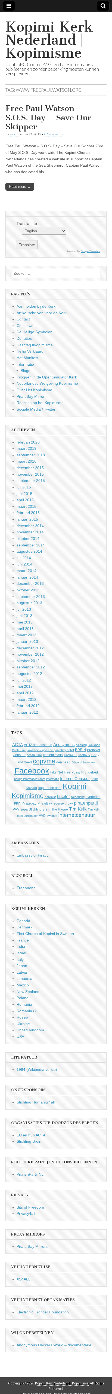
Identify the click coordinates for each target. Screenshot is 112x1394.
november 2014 (30, 532)
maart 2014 (26, 570)
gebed (93, 772)
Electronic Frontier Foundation (43, 1312)
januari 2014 (27, 577)
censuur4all (34, 755)
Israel (21, 953)
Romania (24, 1004)
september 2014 (31, 545)
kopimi (14, 134)
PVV (16, 809)
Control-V (84, 755)
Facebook (31, 770)
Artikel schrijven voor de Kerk (42, 313)
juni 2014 (24, 564)
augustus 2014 (29, 551)
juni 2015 (24, 493)
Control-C (70, 755)
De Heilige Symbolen (34, 332)
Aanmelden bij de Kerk (36, 306)
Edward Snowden (83, 762)
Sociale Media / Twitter (36, 409)
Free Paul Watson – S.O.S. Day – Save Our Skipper (48, 117)
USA (20, 1036)
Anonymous (64, 744)
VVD (42, 816)
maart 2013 (26, 635)
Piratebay (28, 803)
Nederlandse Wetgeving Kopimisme (47, 383)
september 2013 (31, 596)
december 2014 (30, 526)
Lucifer (63, 796)
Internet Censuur (75, 778)
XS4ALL (23, 1279)
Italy (20, 959)
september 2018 (31, 455)
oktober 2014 (28, 538)
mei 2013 (25, 622)
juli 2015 (24, 487)
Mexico (23, 985)
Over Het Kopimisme (34, 390)
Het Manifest (27, 358)
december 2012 (30, 648)
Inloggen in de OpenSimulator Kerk (47, 377)
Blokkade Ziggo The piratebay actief (50, 750)
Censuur (19, 755)
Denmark (24, 927)
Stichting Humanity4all (36, 1102)
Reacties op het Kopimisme (40, 403)
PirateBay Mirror (31, 396)
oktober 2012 (28, 661)
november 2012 (30, 654)
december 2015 (30, 468)
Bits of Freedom (30, 1207)
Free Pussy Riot (75, 772)
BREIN (80, 750)
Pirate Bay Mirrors (32, 1246)
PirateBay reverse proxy (55, 803)
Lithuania (24, 978)
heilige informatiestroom (29, 779)
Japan (22, 966)
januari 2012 (27, 712)
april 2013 (25, 628)
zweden (52, 815)
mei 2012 (25, 686)
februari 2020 (28, 442)
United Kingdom (30, 1030)
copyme (44, 761)
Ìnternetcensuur (76, 815)
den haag (63, 762)
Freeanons (26, 888)
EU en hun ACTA (31, 1135)
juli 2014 (24, 558)
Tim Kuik (78, 809)
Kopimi (74, 786)
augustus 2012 (29, 673)
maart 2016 (26, 461)
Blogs (25, 370)
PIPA (17, 803)
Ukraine (23, 1024)
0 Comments (53, 134)
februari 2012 (28, 706)
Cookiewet (26, 325)
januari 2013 (27, 641)
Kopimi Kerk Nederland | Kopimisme (49, 40)
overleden (93, 797)
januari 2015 (27, 519)
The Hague (59, 809)
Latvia (22, 972)
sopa (24, 809)
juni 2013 (24, 615)
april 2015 (25, 500)
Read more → (20, 187)
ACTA (17, 744)
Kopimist (50, 797)
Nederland (78, 797)
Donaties (24, 338)
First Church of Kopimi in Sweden (45, 933)
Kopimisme (27, 795)
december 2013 (30, 583)
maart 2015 (26, 506)
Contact (23, 319)
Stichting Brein (39, 809)
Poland (23, 998)
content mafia (53, 755)
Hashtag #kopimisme (35, 345)
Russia (22, 1017)
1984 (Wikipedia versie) (37, 1069)
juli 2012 (24, 680)
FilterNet (56, 772)
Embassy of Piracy (32, 855)
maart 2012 (26, 699)
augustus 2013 (29, 603)
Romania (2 (27, 1011)
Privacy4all (26, 1213)
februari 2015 (28, 512)
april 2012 (25, 693)
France (23, 940)
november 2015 (30, 474)
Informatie (25, 364)
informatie (52, 779)
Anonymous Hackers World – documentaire (54, 1345)
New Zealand (28, 991)
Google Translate (90, 251)
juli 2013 (24, 609)
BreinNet (93, 750)
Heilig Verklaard (30, 351)
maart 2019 (26, 448)
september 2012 (31, 667)
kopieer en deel (49, 788)
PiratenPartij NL (30, 1174)
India (21, 946)
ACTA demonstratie (38, 745)
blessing (81, 745)
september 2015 (31, 480)
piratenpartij (86, 803)
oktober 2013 (28, 590)
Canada (23, 921)
